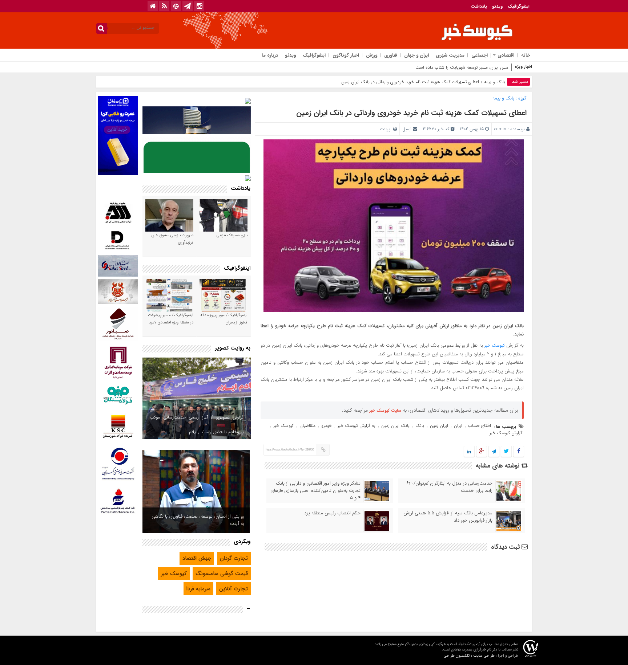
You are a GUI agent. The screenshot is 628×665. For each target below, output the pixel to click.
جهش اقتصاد (196, 558)
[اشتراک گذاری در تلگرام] (494, 451)
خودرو (326, 425)
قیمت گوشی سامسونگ (222, 573)
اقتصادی (506, 55)
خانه (525, 55)
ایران (458, 425)
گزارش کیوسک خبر (506, 432)
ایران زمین (439, 425)
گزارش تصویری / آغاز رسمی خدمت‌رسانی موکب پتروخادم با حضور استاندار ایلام (196, 424)
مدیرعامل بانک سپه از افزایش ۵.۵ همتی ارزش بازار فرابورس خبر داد (447, 517)
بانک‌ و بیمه (494, 81)
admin (500, 129)
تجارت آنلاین (233, 588)
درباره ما (270, 55)
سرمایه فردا (198, 588)
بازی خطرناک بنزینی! (231, 235)
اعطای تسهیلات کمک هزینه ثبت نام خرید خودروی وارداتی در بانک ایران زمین (411, 112)
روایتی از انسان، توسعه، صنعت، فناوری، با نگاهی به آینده (198, 520)
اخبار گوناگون (346, 55)
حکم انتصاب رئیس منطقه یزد (332, 513)
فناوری (390, 55)
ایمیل (406, 129)
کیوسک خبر (494, 345)
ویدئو (497, 6)
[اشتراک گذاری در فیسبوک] (518, 451)
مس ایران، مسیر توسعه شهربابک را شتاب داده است (461, 67)
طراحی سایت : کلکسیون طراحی (469, 656)
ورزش (371, 55)
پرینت (386, 129)
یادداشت (479, 6)
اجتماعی (479, 55)
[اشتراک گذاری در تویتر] (506, 451)
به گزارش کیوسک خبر (356, 425)
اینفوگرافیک (519, 6)
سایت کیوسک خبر (385, 410)
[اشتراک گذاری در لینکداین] (469, 451)
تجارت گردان (234, 558)
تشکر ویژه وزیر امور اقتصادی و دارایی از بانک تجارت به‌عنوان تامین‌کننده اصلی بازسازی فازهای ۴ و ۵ (315, 491)
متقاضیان (307, 425)
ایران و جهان (416, 55)
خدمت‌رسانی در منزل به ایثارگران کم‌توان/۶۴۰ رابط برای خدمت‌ (449, 487)
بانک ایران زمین (395, 425)
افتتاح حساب (479, 425)
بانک (419, 425)
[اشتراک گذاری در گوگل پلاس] (481, 451)
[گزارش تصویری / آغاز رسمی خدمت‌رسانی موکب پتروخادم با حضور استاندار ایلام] (196, 398)
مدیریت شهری (450, 55)
